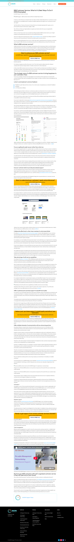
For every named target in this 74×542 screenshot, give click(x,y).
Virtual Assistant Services (24, 524)
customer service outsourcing (27, 401)
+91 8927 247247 (11, 0)
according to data (19, 318)
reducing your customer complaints (49, 153)
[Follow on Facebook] (63, 540)
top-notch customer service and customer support (28, 233)
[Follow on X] (65, 540)
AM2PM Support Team (19, 14)
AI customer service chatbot (22, 272)
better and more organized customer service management (41, 100)
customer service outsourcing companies (44, 360)
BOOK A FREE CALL (35, 58)
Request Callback (62, 3)
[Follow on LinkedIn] (59, 540)
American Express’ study (37, 36)
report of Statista (24, 259)
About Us (58, 512)
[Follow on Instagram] (61, 540)
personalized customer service (45, 172)
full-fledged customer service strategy (45, 479)
